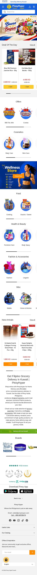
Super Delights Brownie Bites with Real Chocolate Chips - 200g (26, 346)
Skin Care (25, 153)
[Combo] (25, 112)
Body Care (9, 153)
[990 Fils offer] (9, 112)
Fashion (9, 278)
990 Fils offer (9, 123)
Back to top (17, 498)
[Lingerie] (25, 267)
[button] (34, 7)
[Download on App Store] (26, 491)
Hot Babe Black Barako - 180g (27, 69)
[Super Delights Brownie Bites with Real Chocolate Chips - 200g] (27, 332)
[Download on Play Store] (11, 491)
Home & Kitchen (25, 308)
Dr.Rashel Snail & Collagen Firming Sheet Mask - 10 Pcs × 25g (10, 346)
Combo (25, 123)
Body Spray (26, 245)
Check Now (18, 176)
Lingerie (26, 278)
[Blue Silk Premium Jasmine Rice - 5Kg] (10, 57)
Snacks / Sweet (25, 215)
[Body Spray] (25, 235)
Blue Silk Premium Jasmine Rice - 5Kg (10, 69)
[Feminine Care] (9, 235)
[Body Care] (9, 143)
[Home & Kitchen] (25, 298)
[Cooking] (9, 204)
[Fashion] (9, 267)
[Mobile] (9, 298)
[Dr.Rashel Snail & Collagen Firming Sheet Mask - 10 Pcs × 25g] (10, 332)
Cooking (9, 215)
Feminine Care (9, 245)
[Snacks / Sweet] (25, 204)
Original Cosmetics (18, 398)
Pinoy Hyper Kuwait (11, 570)
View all (32, 45)
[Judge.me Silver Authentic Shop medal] (9, 474)
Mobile (9, 308)
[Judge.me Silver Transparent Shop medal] (18, 474)
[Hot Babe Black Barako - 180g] (27, 57)
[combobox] (18, 12)
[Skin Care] (25, 143)
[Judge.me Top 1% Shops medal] (27, 474)
